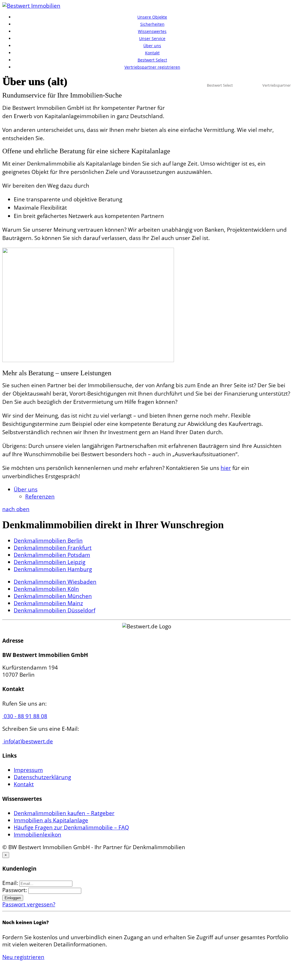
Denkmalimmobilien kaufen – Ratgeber (64, 813)
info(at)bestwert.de (27, 741)
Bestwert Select (152, 60)
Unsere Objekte (152, 17)
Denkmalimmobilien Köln (46, 589)
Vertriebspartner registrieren (152, 67)
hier (226, 468)
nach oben (15, 509)
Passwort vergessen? (28, 904)
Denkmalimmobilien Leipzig (49, 562)
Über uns (152, 45)
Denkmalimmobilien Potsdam (52, 555)
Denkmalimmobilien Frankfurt (53, 547)
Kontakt (152, 52)
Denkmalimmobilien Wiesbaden (55, 581)
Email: (10, 883)
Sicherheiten (152, 24)
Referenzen (40, 496)
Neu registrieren (23, 957)
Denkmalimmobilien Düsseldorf (54, 610)
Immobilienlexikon (37, 834)
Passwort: (15, 890)
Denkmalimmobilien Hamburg (53, 569)
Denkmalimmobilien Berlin (48, 540)
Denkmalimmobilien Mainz (48, 603)
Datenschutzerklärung (42, 777)
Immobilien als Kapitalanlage (51, 820)
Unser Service (152, 38)
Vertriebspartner (276, 85)
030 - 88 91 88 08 (24, 716)
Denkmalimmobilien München (53, 596)
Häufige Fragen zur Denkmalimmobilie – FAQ (71, 827)
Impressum (28, 770)
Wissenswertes (152, 31)
